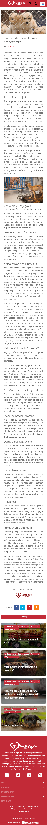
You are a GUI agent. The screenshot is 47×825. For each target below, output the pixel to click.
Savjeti (17, 712)
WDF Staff (12, 46)
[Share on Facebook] (16, 607)
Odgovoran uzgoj (11, 629)
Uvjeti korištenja (33, 806)
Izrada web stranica (14, 823)
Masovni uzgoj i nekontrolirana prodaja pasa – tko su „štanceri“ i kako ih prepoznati (22, 694)
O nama (12, 806)
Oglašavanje (21, 806)
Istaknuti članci (10, 626)
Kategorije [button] (23, 617)
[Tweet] (22, 607)
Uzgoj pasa (35, 626)
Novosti (7, 709)
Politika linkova (24, 812)
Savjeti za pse (23, 626)
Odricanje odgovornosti (31, 809)
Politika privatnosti (15, 809)
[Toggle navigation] (4, 4)
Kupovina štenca (13, 725)
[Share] (36, 607)
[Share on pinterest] (29, 607)
